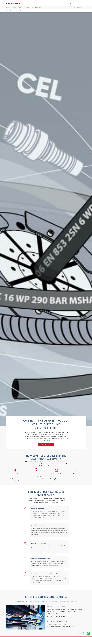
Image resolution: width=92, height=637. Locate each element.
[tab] (20, 601)
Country (62, 3)
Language (67, 3)
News (32, 7)
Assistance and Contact (75, 3)
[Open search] (79, 7)
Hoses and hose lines (20, 10)
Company (8, 7)
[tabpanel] (46, 617)
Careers (27, 7)
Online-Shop (38, 7)
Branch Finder (83, 3)
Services (21, 7)
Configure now (46, 444)
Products (15, 7)
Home (7, 10)
